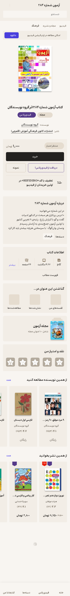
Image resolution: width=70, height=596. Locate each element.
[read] (14, 299)
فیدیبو (63, 26)
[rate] (59, 362)
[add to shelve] (56, 299)
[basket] (14, 5)
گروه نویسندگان (29, 125)
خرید (35, 157)
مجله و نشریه (49, 26)
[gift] (35, 98)
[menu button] (5, 5)
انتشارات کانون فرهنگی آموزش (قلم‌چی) (32, 131)
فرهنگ (35, 26)
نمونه (16, 168)
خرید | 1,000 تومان (18, 591)
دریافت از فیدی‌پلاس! (46, 168)
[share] (26, 98)
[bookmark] (44, 98)
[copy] (9, 183)
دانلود (13, 35)
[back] (64, 5)
